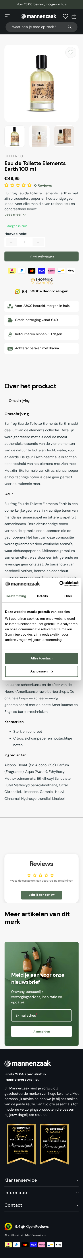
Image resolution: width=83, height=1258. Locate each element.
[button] (7, 16)
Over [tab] (68, 596)
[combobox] (41, 27)
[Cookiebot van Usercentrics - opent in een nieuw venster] (60, 584)
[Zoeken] (71, 27)
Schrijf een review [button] (42, 895)
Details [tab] (42, 596)
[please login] (70, 52)
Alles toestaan (41, 658)
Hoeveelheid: (15, 234)
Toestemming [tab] (15, 596)
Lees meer (13, 214)
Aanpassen (39, 671)
